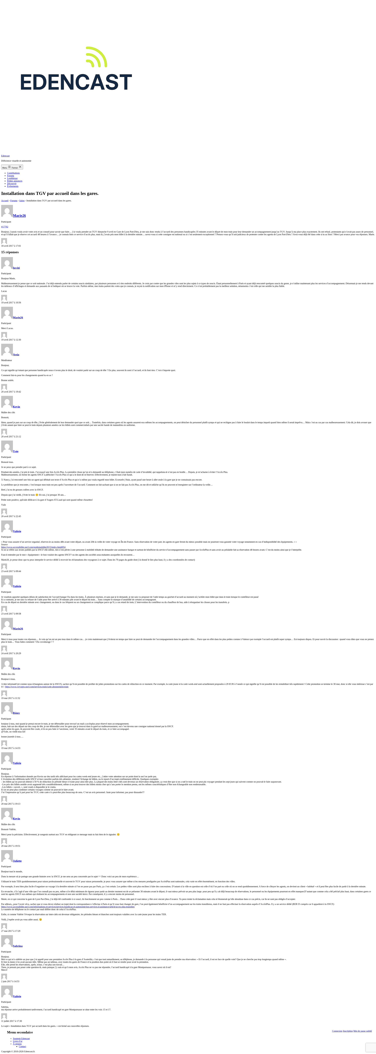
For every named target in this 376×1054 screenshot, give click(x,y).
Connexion (337, 1031)
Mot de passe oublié (362, 1031)
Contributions (13, 173)
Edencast (5, 156)
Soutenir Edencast (21, 1038)
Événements (12, 186)
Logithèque (12, 178)
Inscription (348, 1031)
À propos (17, 1044)
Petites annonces (14, 181)
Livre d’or (17, 1041)
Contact (22, 1046)
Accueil (4, 200)
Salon (22, 200)
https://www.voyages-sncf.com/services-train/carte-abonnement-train (36, 686)
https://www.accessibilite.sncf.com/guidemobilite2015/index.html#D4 (33, 547)
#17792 (4, 226)
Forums (10, 175)
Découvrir (11, 183)
